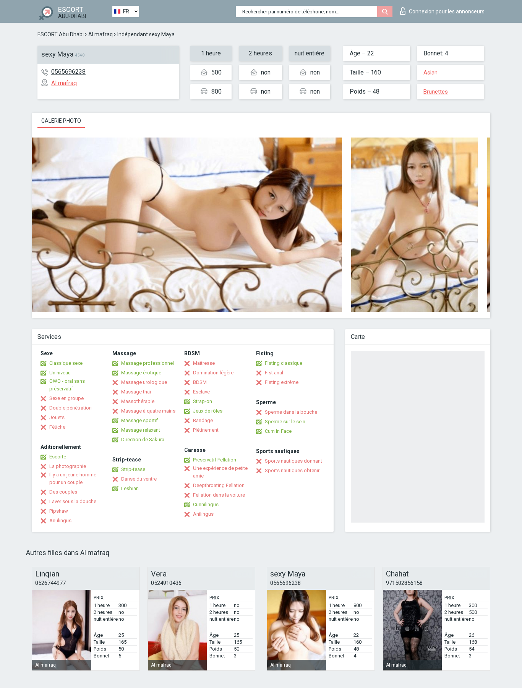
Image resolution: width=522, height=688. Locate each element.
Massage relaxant (140, 430)
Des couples (63, 492)
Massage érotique (141, 373)
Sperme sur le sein (285, 421)
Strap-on (202, 401)
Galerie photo (61, 121)
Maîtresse (204, 363)
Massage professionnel (147, 363)
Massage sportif (139, 420)
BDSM (200, 382)
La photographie (67, 466)
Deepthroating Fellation (219, 485)
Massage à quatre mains (148, 411)
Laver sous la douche (72, 501)
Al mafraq (100, 34)
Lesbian (130, 488)
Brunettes (435, 91)
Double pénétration (70, 408)
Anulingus (60, 520)
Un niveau (60, 373)
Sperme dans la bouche (291, 412)
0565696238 (68, 71)
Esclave (201, 392)
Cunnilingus (206, 504)
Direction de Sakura (142, 439)
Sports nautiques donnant (293, 461)
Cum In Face (278, 431)
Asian (430, 72)
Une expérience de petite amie (220, 472)
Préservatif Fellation (214, 460)
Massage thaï (136, 392)
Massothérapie (137, 401)
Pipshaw (58, 511)
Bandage (203, 420)
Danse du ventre (139, 479)
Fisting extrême (281, 382)
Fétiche (57, 427)
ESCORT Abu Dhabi (60, 34)
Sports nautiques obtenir (292, 470)
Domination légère (213, 373)
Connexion (447, 11)
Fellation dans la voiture (219, 495)
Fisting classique (283, 363)
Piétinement (206, 430)
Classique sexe (66, 363)
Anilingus (203, 514)
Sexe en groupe (66, 398)
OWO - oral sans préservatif (67, 385)
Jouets (57, 417)
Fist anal (274, 373)
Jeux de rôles (207, 411)
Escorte (57, 457)
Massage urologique (144, 382)
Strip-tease (133, 469)
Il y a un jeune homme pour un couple (72, 478)
